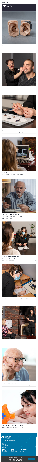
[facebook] (35, 437)
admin (3, 49)
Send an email (13, 446)
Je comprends (31, 459)
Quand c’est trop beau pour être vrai (10, 214)
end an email (4, 447)
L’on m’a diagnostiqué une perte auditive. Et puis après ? (15, 298)
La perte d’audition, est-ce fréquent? (10, 256)
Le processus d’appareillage (8, 340)
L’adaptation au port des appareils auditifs (11, 383)
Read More (34, 49)
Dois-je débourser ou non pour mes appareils (12, 425)
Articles (10, 49)
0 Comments (12, 49)
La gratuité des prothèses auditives (10, 45)
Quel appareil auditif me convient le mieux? (12, 130)
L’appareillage (5, 172)
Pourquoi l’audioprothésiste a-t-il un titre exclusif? (13, 87)
